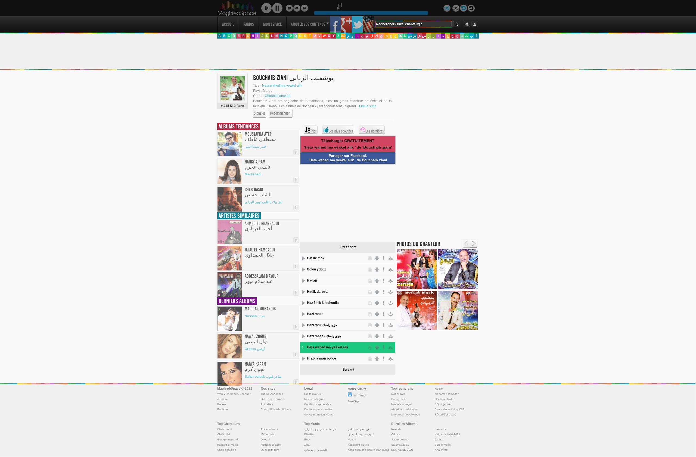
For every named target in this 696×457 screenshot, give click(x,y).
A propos (222, 399)
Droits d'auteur (313, 393)
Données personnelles (318, 409)
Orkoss (395, 434)
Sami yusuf (398, 399)
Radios (248, 24)
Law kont (440, 429)
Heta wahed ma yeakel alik (282, 85)
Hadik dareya (317, 292)
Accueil (228, 24)
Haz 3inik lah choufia (323, 303)
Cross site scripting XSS (450, 409)
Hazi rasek (315, 314)
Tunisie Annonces (272, 393)
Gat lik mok (315, 258)
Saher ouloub (399, 439)
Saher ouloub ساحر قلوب (263, 377)
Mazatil (352, 439)
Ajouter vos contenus (308, 24)
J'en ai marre (443, 444)
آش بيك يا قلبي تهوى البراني (263, 202)
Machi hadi (253, 174)
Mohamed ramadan (447, 393)
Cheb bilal (223, 434)
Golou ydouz (316, 269)
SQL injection (443, 404)
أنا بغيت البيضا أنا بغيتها (361, 434)
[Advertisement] (348, 54)
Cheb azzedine (226, 449)
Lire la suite (367, 106)
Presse (221, 404)
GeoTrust (266, 399)
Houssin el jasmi (271, 444)
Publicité (222, 409)
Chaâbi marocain (277, 96)
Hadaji (312, 280)
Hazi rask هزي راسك (322, 325)
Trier (313, 131)
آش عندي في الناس (359, 429)
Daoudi (265, 439)
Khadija (309, 434)
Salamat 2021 (400, 444)
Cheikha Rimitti (444, 399)
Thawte (278, 399)
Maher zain (398, 393)
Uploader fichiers (280, 409)
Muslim (439, 388)
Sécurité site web (445, 414)
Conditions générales (317, 404)
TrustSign (354, 401)
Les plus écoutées (341, 131)
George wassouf (227, 439)
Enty (307, 439)
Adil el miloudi (269, 429)
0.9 (343, 36)
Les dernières (374, 131)
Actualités (267, 404)
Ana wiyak (441, 449)
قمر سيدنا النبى (255, 147)
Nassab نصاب (255, 316)
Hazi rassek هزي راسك (324, 336)
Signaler (259, 113)
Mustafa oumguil (401, 404)
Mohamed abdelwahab (405, 414)
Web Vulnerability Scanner (233, 393)
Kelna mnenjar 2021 (447, 434)
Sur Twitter (359, 395)
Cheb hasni (224, 429)
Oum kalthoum (270, 449)
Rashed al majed (227, 444)
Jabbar (439, 439)
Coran (264, 409)
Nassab (396, 429)
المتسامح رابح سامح (315, 449)
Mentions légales (314, 399)
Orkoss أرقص (255, 349)
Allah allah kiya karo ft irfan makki (368, 449)
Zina (307, 444)
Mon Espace (272, 24)
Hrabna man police (321, 358)
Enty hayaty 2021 (402, 449)
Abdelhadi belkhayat (404, 409)
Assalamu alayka (358, 444)
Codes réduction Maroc (318, 414)
